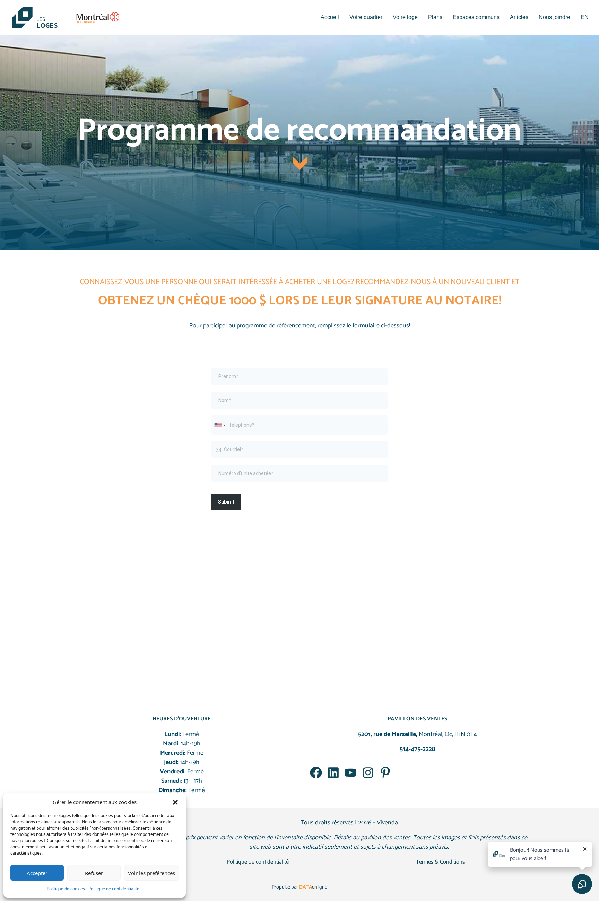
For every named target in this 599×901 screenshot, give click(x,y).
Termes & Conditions (440, 862)
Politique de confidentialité (113, 889)
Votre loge (405, 17)
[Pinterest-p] (385, 773)
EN (585, 17)
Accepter (37, 872)
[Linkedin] (333, 773)
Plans (435, 17)
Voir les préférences (151, 872)
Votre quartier (365, 17)
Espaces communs (476, 17)
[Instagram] (368, 773)
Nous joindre (554, 17)
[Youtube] (351, 773)
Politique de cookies (66, 889)
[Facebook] (316, 773)
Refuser (94, 872)
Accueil (330, 17)
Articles (519, 17)
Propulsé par (299, 887)
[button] (175, 801)
